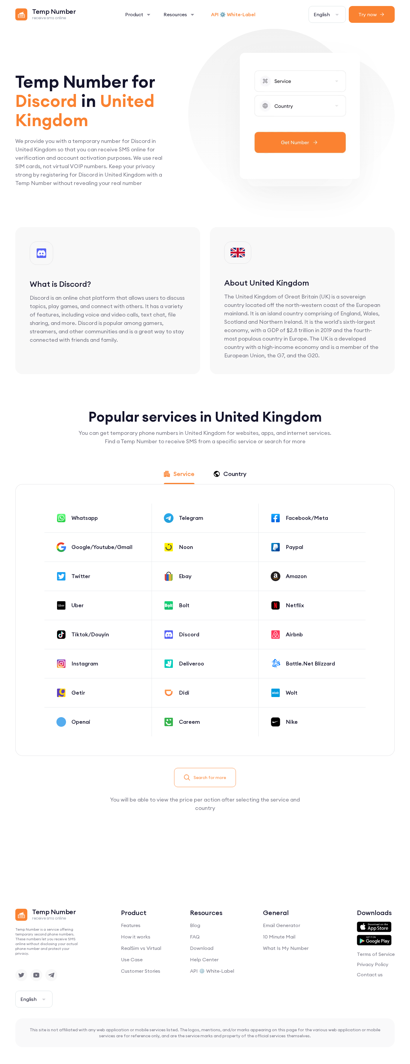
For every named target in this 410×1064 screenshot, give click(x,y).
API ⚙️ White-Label (233, 14)
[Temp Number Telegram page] (51, 975)
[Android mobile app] (374, 940)
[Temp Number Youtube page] (36, 975)
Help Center (204, 959)
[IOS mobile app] (374, 927)
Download (201, 948)
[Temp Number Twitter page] (21, 975)
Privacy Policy (372, 964)
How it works (135, 937)
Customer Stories (140, 971)
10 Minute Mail (279, 937)
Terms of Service (376, 954)
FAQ (195, 937)
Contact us (370, 975)
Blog (195, 925)
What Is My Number (286, 948)
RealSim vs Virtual (141, 948)
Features (130, 925)
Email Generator (281, 925)
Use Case (132, 959)
